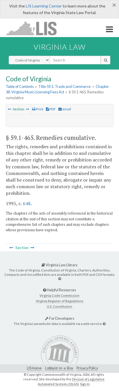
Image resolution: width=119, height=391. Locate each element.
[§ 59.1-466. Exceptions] (27, 109)
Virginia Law (59, 47)
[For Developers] (104, 323)
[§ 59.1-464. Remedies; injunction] (9, 109)
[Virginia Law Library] (59, 278)
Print (39, 109)
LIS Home (34, 368)
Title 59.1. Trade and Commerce (64, 86)
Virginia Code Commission (59, 295)
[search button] (105, 60)
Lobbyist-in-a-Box (59, 368)
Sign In (85, 384)
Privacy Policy (87, 368)
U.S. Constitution (59, 306)
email (66, 109)
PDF (52, 109)
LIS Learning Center (44, 5)
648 (27, 203)
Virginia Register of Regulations (59, 301)
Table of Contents (20, 86)
